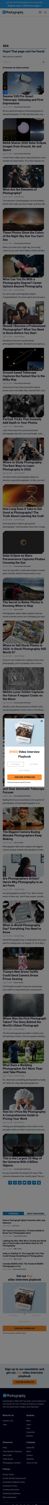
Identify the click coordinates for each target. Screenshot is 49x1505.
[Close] (42, 721)
